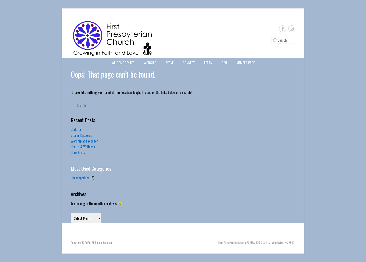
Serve (169, 62)
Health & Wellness (83, 146)
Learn (208, 62)
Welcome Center (123, 62)
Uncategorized (80, 177)
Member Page (246, 62)
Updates (76, 129)
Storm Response (81, 135)
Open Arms (78, 152)
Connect (189, 62)
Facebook (282, 28)
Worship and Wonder (84, 141)
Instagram (291, 28)
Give (224, 62)
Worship (150, 62)
